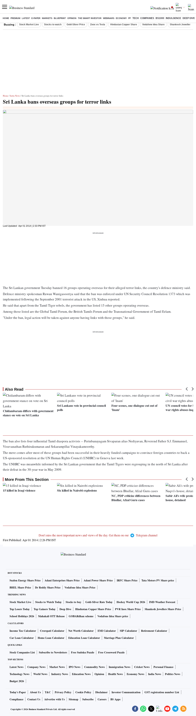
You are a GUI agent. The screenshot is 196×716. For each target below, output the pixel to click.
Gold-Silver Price (76, 24)
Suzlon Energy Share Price (25, 580)
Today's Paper (18, 692)
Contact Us (33, 699)
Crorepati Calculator (52, 631)
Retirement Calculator (154, 631)
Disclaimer (101, 692)
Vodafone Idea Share (153, 24)
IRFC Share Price (127, 580)
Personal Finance (163, 667)
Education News (81, 674)
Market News (57, 667)
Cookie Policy (83, 692)
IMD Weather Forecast (162, 602)
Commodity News (94, 667)
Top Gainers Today (45, 609)
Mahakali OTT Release (51, 616)
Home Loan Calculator (51, 638)
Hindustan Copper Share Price (93, 609)
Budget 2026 (17, 681)
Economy (121, 18)
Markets (47, 18)
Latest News (16, 667)
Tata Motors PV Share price (157, 580)
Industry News (59, 674)
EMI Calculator (107, 631)
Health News (115, 674)
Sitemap (73, 699)
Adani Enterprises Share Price (62, 580)
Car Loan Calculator (22, 638)
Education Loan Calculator (84, 638)
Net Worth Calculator (81, 631)
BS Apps (115, 699)
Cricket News (141, 667)
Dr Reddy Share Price (47, 587)
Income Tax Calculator (23, 631)
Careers (102, 699)
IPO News (74, 667)
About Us (35, 692)
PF (129, 18)
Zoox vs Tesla (97, 24)
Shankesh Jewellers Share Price (163, 609)
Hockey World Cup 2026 (131, 602)
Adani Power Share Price (98, 580)
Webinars (108, 18)
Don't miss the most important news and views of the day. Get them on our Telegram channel (98, 535)
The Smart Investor (89, 18)
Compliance (16, 699)
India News (15, 95)
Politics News (172, 674)
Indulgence (173, 18)
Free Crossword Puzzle (111, 652)
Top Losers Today (20, 609)
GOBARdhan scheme (81, 616)
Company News (36, 667)
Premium (15, 18)
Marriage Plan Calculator (119, 638)
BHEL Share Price (20, 587)
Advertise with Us (54, 699)
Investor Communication (126, 692)
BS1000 (160, 18)
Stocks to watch (52, 24)
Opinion (71, 18)
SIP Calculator (128, 631)
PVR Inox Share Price (128, 609)
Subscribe (88, 699)
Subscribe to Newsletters (53, 652)
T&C (48, 692)
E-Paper (35, 18)
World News (40, 674)
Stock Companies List (22, 652)
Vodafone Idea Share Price (80, 587)
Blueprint (60, 18)
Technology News (19, 674)
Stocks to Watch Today (48, 602)
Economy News (135, 674)
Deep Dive (189, 18)
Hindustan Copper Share (123, 24)
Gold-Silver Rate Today (99, 602)
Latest (26, 18)
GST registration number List (162, 692)
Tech (135, 18)
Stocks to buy (73, 602)
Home (6, 18)
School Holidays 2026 (22, 616)
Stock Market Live (29, 24)
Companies (147, 18)
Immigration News (119, 667)
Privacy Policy (63, 692)
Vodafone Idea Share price (112, 616)
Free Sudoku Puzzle (82, 652)
